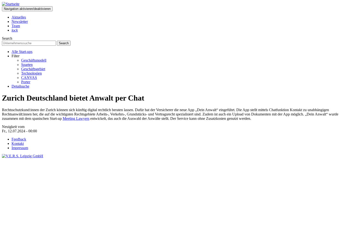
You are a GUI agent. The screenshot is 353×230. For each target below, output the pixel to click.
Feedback (19, 139)
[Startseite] (10, 4)
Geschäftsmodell (33, 60)
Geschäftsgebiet (33, 69)
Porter (25, 82)
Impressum (20, 148)
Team (16, 26)
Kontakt (18, 143)
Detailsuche (20, 86)
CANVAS (29, 78)
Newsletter (20, 21)
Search (7, 38)
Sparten (27, 65)
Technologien (31, 73)
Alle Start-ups (22, 52)
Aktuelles (19, 17)
